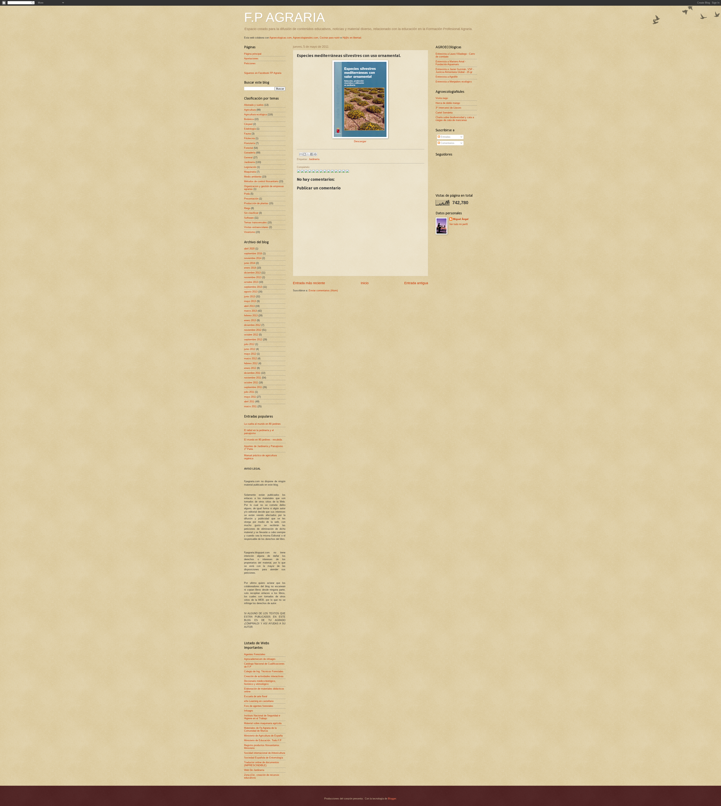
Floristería (249, 143)
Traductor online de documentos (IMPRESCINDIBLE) (261, 764)
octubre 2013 (251, 282)
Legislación (250, 167)
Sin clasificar (251, 213)
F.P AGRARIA (284, 17)
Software (249, 217)
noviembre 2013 (252, 277)
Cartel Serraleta (444, 112)
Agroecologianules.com (305, 37)
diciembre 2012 (252, 325)
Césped (248, 124)
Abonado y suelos (254, 104)
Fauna (247, 133)
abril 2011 (249, 401)
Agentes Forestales (254, 654)
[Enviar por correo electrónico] (301, 154)
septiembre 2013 (253, 287)
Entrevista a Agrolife (447, 76)
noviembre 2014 (252, 258)
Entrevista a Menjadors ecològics (454, 81)
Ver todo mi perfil (458, 224)
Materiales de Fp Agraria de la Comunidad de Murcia (260, 729)
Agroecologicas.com (280, 37)
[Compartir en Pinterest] (315, 154)
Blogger (392, 798)
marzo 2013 (250, 310)
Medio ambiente (252, 176)
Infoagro (248, 710)
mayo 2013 (250, 301)
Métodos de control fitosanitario (261, 181)
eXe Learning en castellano (259, 701)
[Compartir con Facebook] (312, 154)
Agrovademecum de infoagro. (260, 659)
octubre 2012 (251, 334)
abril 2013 (249, 306)
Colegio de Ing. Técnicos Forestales (263, 671)
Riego (247, 208)
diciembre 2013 (252, 272)
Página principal (252, 53)
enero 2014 (250, 267)
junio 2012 (249, 349)
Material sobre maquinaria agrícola (262, 723)
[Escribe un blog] (304, 154)
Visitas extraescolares (256, 227)
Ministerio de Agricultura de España (263, 735)
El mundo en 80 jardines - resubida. (263, 439)
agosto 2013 (250, 291)
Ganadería (249, 152)
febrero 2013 (251, 315)
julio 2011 (249, 392)
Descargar (360, 141)
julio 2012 (249, 344)
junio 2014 (249, 263)
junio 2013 (249, 296)
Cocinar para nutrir (330, 37)
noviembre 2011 (252, 377)
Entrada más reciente (309, 283)
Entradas (445, 136)
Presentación (251, 198)
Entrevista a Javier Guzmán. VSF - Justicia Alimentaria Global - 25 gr (455, 70)
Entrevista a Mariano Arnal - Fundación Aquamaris (451, 63)
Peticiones (250, 63)
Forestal (248, 148)
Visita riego (442, 98)
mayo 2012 (250, 353)
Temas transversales (255, 222)
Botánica (249, 119)
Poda (247, 193)
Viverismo (249, 232)
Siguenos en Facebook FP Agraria (262, 73)
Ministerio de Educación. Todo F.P (262, 740)
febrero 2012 (251, 363)
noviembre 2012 (252, 330)
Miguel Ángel (460, 219)
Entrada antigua (416, 283)
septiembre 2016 (253, 253)
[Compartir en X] (308, 154)
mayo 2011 (250, 396)
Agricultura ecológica (255, 114)
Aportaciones (251, 58)
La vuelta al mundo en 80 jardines (262, 423)
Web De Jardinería (254, 770)
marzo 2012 (250, 358)
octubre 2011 (251, 382)
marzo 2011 (250, 406)
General (248, 157)
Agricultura (250, 109)
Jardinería (314, 159)
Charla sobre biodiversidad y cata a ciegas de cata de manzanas (455, 119)
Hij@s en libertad (351, 37)
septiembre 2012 (253, 339)
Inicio (365, 283)
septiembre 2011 (253, 387)
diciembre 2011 (252, 373)
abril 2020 (249, 248)
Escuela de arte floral (255, 696)
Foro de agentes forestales (258, 706)
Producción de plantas (256, 203)
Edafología (250, 128)
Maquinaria (250, 171)
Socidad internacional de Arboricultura (264, 753)
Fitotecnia (249, 138)
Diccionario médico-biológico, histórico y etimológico (260, 682)
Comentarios (447, 143)
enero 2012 (250, 368)
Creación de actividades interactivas (264, 676)
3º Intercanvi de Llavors (448, 107)
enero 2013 (250, 320)
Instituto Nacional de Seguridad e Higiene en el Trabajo (262, 717)
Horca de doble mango (448, 103)
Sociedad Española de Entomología (263, 757)
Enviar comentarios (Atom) (323, 290)
